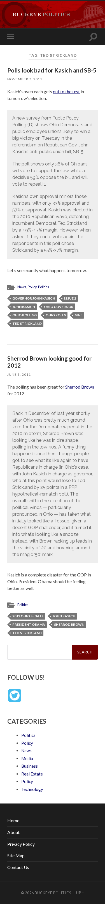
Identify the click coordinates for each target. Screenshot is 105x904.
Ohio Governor (58, 307)
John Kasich (23, 307)
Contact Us (18, 867)
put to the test (66, 91)
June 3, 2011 (19, 374)
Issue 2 (70, 298)
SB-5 (78, 315)
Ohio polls (56, 315)
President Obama (28, 624)
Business (29, 765)
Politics (43, 287)
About (13, 832)
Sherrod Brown (79, 386)
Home (13, 820)
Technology (32, 789)
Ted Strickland (27, 323)
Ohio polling (24, 315)
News (21, 287)
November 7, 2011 (24, 79)
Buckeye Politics (53, 893)
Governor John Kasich (33, 298)
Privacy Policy (21, 844)
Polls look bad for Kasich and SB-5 (51, 70)
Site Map (16, 855)
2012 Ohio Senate (28, 616)
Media (27, 758)
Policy (32, 287)
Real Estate (32, 773)
